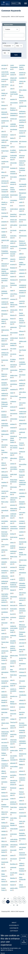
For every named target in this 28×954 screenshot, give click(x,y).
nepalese (3, 482)
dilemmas (21, 703)
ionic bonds (13, 230)
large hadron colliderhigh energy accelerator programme (5, 598)
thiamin (12, 710)
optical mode (4, 368)
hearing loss (4, 360)
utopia (3, 870)
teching (12, 533)
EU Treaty (21, 417)
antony (12, 542)
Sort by (4, 43)
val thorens (13, 617)
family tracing (13, 537)
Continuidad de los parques (13, 157)
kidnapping (4, 314)
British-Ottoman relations (13, 304)
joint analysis (13, 413)
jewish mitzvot (14, 209)
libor (11, 666)
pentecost (12, 406)
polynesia (4, 335)
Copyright (14, 931)
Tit (2, 102)
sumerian (3, 349)
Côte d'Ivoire (13, 596)
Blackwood (13, 788)
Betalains (12, 267)
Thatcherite (4, 439)
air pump (12, 264)
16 (23, 899)
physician (3, 310)
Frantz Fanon (5, 150)
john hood (21, 642)
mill (20, 767)
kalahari (3, 792)
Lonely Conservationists (14, 67)
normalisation (22, 695)
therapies (3, 605)
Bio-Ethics (13, 864)
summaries (4, 781)
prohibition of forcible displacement (13, 584)
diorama (21, 420)
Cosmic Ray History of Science (22, 162)
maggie (3, 231)
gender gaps (4, 126)
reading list (22, 451)
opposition (22, 493)
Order (16, 43)
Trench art (13, 722)
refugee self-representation (13, 80)
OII (11, 593)
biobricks (21, 116)
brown (12, 747)
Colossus (21, 672)
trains (20, 355)
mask (11, 290)
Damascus (13, 279)
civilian (3, 677)
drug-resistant (13, 332)
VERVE (21, 489)
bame (20, 346)
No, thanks (24, 941)
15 (19, 899)
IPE (20, 310)
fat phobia (12, 168)
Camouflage (4, 216)
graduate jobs (22, 106)
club (11, 576)
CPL (11, 85)
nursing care (13, 118)
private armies (14, 141)
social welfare (14, 766)
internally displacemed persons (13, 782)
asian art (3, 379)
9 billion (3, 822)
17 (4, 902)
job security (22, 858)
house (3, 663)
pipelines (12, 881)
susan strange (23, 225)
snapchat (12, 427)
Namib (12, 410)
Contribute (14, 928)
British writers (5, 434)
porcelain (21, 639)
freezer (12, 318)
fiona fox (21, 338)
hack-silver (22, 654)
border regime (23, 437)
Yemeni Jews (5, 642)
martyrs (12, 134)
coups (20, 646)
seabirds (21, 531)
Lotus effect (4, 457)
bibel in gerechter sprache (21, 320)
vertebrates (22, 496)
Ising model (13, 850)
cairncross (22, 429)
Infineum (21, 331)
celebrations (22, 179)
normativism (22, 136)
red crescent (13, 858)
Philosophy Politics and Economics (4, 404)
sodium (3, 420)
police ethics (22, 392)
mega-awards (13, 828)
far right (3, 567)
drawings (3, 213)
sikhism (21, 276)
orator (20, 800)
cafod (20, 788)
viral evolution (14, 102)
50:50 (11, 707)
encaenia (21, 812)
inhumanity (22, 681)
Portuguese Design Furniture (22, 634)
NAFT (11, 602)
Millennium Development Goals (22, 626)
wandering (13, 389)
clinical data (13, 162)
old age (3, 68)
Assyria (12, 884)
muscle (21, 205)
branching (21, 306)
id (10, 205)
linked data (4, 712)
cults (11, 88)
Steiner (3, 647)
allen (2, 131)
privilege (12, 424)
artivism (21, 771)
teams (3, 108)
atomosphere (4, 672)
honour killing (22, 464)
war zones (4, 742)
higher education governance (22, 567)
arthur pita (21, 175)
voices (3, 507)
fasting (12, 138)
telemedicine (22, 572)
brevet (20, 358)
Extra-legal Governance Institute (4, 533)
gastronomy (4, 258)
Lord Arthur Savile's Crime (22, 67)
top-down (3, 608)
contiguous (13, 401)
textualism (21, 269)
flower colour (4, 501)
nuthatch (21, 700)
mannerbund (4, 510)
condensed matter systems (13, 515)
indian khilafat (23, 423)
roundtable (22, 78)
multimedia (13, 635)
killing (3, 172)
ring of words (4, 799)
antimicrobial (13, 419)
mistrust (3, 855)
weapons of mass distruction (4, 765)
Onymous (21, 774)
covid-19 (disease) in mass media (5, 74)
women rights (22, 816)
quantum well (22, 717)
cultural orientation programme (13, 499)
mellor (3, 691)
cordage (12, 719)
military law (22, 507)
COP (11, 146)
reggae (3, 468)
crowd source (22, 675)
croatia (12, 798)
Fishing (21, 691)
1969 (20, 253)
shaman (3, 834)
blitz (2, 867)
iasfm (20, 785)
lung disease (13, 129)
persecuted (4, 622)
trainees (3, 307)
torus (20, 535)
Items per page (6, 50)
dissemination (14, 195)
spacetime (4, 298)
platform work (22, 341)
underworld (13, 867)
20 (16, 902)
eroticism (3, 728)
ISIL (2, 98)
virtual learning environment (13, 741)
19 (12, 902)
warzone (3, 186)
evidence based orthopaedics (13, 648)
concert (3, 739)
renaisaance (22, 663)
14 (15, 899)
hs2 (2, 365)
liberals (12, 590)
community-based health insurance (4, 747)
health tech (4, 485)
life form (21, 538)
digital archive (5, 330)
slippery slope (5, 723)
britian (20, 874)
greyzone (12, 505)
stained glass (13, 370)
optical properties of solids (4, 321)
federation (21, 804)
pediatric (3, 705)
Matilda (21, 764)
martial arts (22, 432)
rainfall (21, 826)
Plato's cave (22, 326)
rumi (2, 555)
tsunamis (3, 117)
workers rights (14, 750)
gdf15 (20, 388)
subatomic (22, 273)
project (3, 225)
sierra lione (13, 713)
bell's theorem (23, 141)
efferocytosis (13, 458)
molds (3, 633)
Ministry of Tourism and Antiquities (22, 243)
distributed (4, 709)
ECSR (3, 411)
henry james (13, 177)
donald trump (22, 279)
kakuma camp (14, 655)
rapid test (12, 380)
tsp (20, 86)
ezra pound (22, 296)
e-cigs (11, 579)
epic (2, 326)
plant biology (13, 384)
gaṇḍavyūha (4, 539)
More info (3, 953)
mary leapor (22, 374)
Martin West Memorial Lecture (4, 658)
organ (11, 392)
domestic (12, 771)
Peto (20, 517)
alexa (2, 838)
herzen (3, 228)
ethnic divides (22, 90)
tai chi (20, 334)
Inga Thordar (22, 350)
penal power (13, 834)
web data (3, 65)
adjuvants (12, 763)
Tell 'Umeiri (13, 348)
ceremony (12, 299)
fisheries (12, 315)
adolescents (13, 327)
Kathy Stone (13, 675)
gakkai (3, 398)
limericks (3, 884)
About (14, 922)
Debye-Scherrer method (12, 189)
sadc (11, 731)
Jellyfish (3, 831)
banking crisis (22, 150)
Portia (20, 448)
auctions (21, 380)
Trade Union (13, 807)
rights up (3, 471)
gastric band (13, 474)
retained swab (5, 166)
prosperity (4, 221)
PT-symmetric (22, 248)
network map (22, 230)
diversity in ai (13, 696)
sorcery (3, 858)
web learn (21, 669)
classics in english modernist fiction (22, 482)
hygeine (12, 276)
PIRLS (3, 841)
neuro (20, 621)
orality (20, 202)
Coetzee (3, 796)
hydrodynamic (23, 235)
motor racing (22, 214)
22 (25, 902)
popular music (23, 560)
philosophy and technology (22, 610)
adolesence (13, 812)
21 (20, 902)
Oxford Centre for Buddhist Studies (5, 733)
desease (3, 105)
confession (22, 844)
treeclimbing (22, 838)
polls (11, 680)
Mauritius (12, 878)
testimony (21, 146)
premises (12, 567)
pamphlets (4, 558)
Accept (24, 936)
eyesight (21, 408)
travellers (21, 189)
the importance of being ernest (23, 725)
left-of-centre (13, 487)
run (2, 90)
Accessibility (14, 925)
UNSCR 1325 (5, 240)
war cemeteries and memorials (13, 757)
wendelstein (4, 612)
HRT (11, 622)
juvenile (21, 830)
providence (22, 707)
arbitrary (21, 797)
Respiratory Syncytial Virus (13, 253)
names (12, 855)
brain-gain (13, 605)
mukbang (3, 431)
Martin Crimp (13, 556)
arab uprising (22, 397)
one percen (13, 354)
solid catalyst (13, 225)
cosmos (12, 463)
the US (12, 614)
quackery (12, 99)
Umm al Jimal (13, 396)
